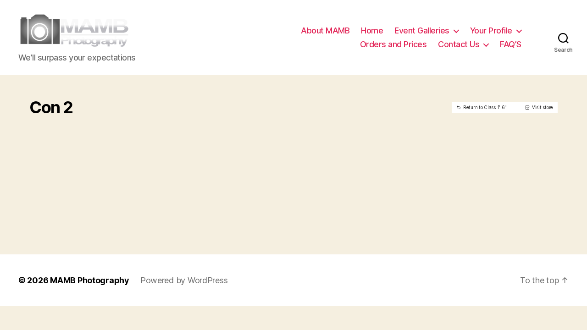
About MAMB (325, 30)
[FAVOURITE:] (87, 121)
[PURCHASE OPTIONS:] (100, 121)
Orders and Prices (393, 44)
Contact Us (458, 44)
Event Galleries (421, 30)
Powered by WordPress (184, 280)
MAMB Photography (89, 280)
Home (372, 30)
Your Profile (491, 30)
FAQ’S (510, 44)
